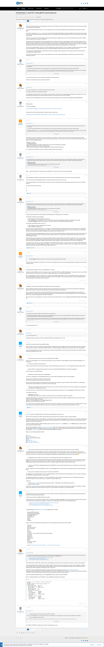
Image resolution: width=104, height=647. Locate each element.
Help (81, 637)
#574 (86, 342)
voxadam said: (29, 552)
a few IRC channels (36, 429)
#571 (86, 284)
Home (84, 637)
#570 (86, 267)
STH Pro (20, 637)
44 (35, 21)
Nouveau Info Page (31, 436)
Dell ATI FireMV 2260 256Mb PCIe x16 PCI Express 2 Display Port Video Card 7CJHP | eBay (44, 108)
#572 (86, 307)
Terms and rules (72, 637)
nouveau (29, 435)
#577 (86, 446)
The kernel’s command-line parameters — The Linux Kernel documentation (45, 545)
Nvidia (37, 77)
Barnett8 (20, 123)
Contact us (67, 637)
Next (38, 21)
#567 (86, 175)
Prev (18, 21)
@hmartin (28, 414)
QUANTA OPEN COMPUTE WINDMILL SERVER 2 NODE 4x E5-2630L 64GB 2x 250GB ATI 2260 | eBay (45, 114)
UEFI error (40, 33)
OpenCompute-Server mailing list (47, 427)
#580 (86, 607)
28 (26, 21)
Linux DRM (70, 423)
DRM (28, 438)
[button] (26, 8)
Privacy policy (77, 637)
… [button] (22, 21)
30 (30, 21)
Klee (20, 63)
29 (28, 21)
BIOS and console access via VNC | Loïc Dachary (39, 504)
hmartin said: (29, 63)
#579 (86, 549)
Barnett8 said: (29, 201)
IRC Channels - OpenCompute (33, 442)
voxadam (20, 345)
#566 (86, 153)
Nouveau (61, 423)
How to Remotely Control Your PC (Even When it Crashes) (41, 505)
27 (24, 21)
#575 (86, 355)
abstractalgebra (19, 14)
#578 (86, 491)
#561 (86, 24)
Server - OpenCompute (31, 441)
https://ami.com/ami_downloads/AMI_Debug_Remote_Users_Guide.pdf (44, 502)
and (31, 247)
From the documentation (73, 569)
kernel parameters (41, 509)
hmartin (20, 27)
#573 (86, 329)
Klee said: (28, 87)
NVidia (44, 477)
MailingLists (29, 440)
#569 (86, 252)
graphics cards (35, 483)
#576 (86, 412)
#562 (86, 59)
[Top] (86, 638)
